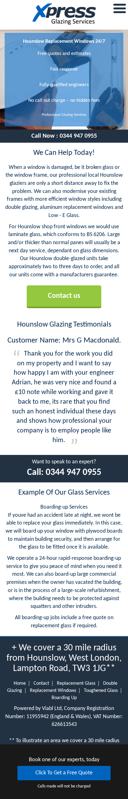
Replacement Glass (76, 683)
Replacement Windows (53, 690)
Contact (41, 683)
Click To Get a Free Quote (64, 773)
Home (20, 683)
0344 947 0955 (78, 136)
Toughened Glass (101, 690)
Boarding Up (64, 697)
